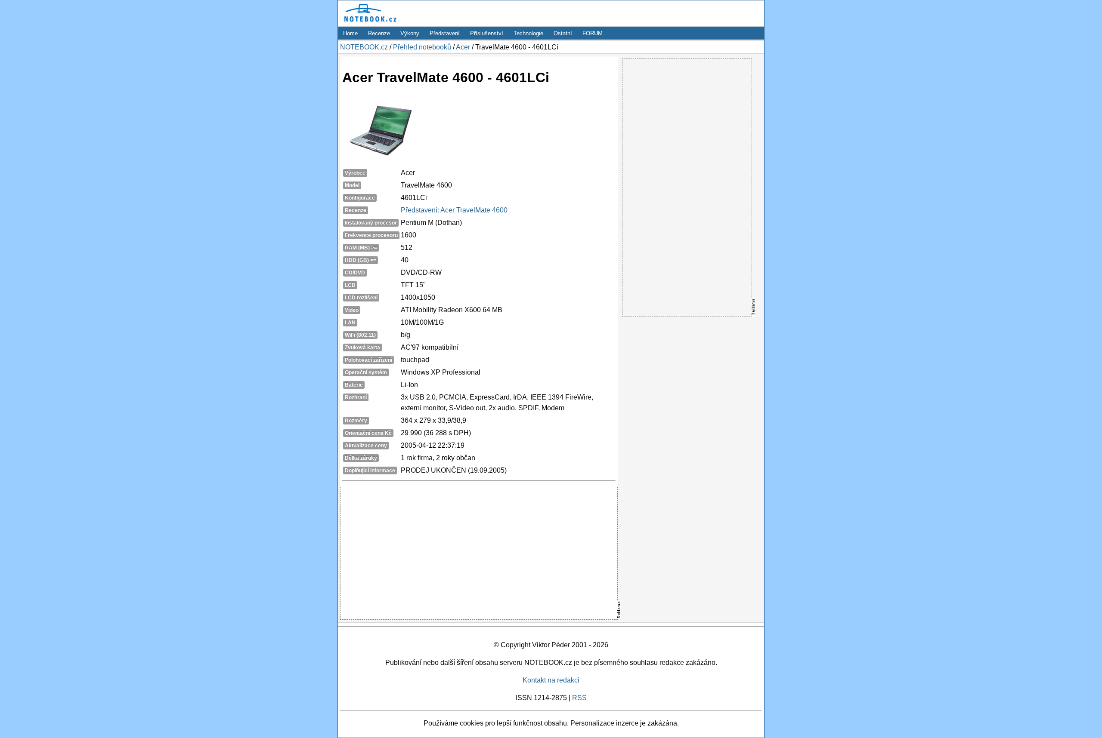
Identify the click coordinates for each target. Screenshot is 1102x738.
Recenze (379, 33)
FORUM (592, 33)
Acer (463, 47)
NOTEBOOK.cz (364, 47)
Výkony (409, 33)
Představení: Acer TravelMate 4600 (454, 210)
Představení (445, 33)
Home (350, 33)
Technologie (528, 33)
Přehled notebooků (422, 47)
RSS (579, 697)
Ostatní (563, 33)
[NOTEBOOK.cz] (369, 22)
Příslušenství (486, 33)
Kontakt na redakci (551, 680)
